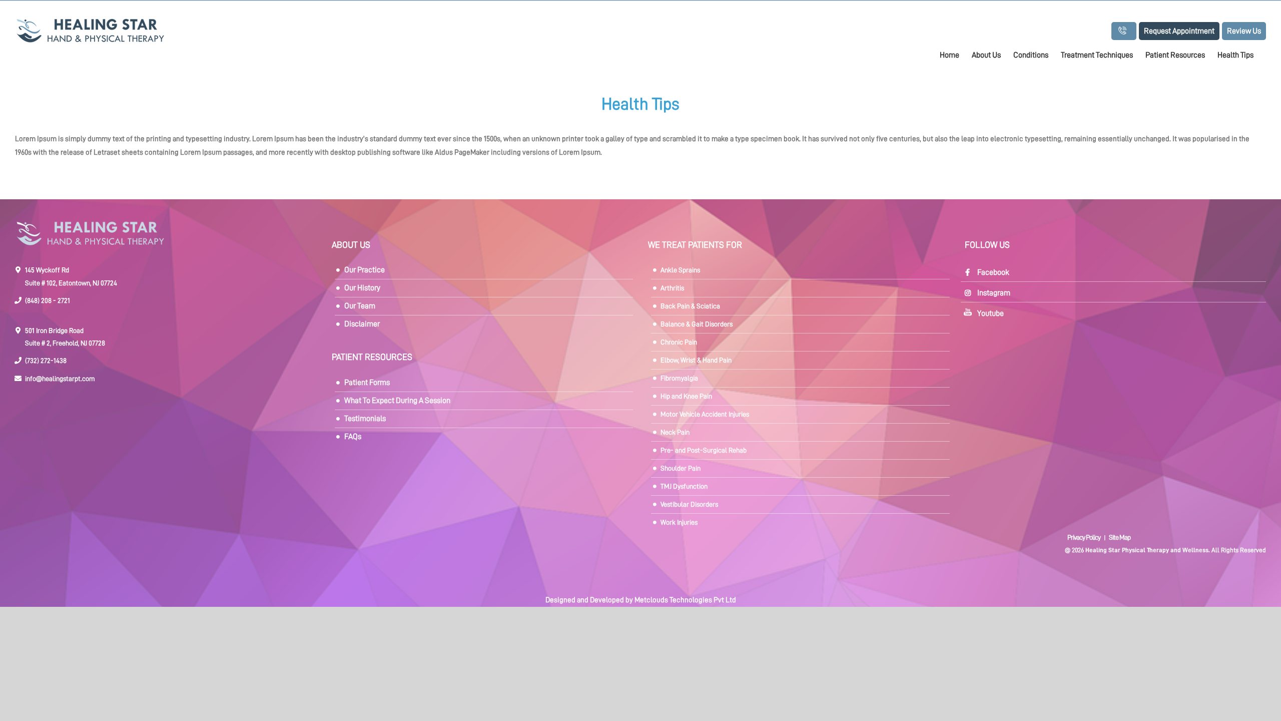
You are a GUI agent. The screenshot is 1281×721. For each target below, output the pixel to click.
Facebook (993, 272)
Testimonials (365, 419)
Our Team (359, 306)
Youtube (990, 313)
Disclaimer (362, 324)
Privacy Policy (1084, 537)
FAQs (352, 437)
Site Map (1119, 537)
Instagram (993, 293)
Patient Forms (367, 383)
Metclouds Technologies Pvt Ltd (685, 600)
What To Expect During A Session (397, 401)
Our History (362, 288)
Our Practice (364, 270)
